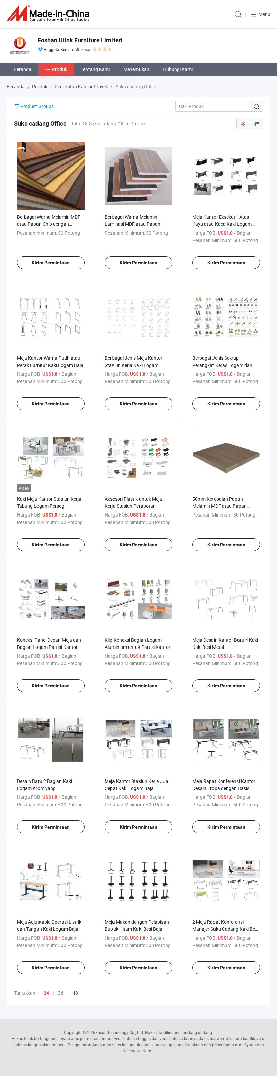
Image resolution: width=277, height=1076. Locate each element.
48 (75, 993)
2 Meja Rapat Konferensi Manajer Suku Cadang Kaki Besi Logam (225, 929)
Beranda (22, 69)
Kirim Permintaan (51, 262)
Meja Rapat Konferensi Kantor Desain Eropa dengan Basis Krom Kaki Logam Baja (223, 788)
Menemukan (136, 69)
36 (61, 993)
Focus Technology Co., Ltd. (119, 1032)
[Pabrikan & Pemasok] (49, 13)
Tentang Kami (95, 69)
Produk (59, 69)
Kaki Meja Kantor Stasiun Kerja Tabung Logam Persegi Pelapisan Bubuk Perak (49, 506)
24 (46, 993)
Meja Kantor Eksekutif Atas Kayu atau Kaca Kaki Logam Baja (222, 224)
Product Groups (36, 106)
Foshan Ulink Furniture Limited (79, 40)
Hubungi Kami (178, 69)
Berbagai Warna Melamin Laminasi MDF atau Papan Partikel (132, 224)
